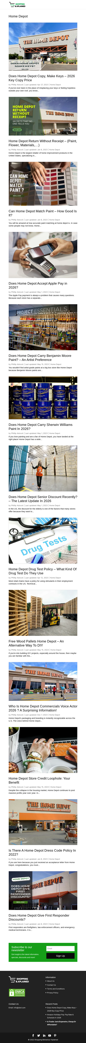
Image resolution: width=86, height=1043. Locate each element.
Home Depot (55, 85)
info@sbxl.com (19, 1008)
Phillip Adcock (17, 85)
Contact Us (51, 985)
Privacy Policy (52, 993)
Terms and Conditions (56, 989)
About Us (50, 981)
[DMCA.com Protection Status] (17, 996)
